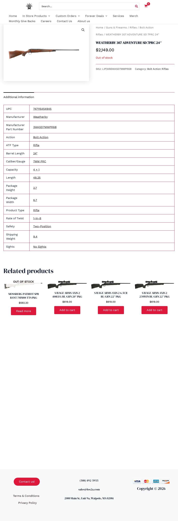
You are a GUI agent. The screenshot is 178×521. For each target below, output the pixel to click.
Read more (23, 311)
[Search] (136, 6)
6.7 (35, 200)
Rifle (36, 145)
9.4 (35, 236)
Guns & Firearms (116, 27)
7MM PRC (39, 161)
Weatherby (40, 117)
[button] (48, 16)
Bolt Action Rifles (158, 69)
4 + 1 (36, 169)
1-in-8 (37, 218)
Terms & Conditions (26, 496)
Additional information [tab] (18, 97)
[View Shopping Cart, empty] (146, 6)
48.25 (37, 177)
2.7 (35, 188)
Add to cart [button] (67, 310)
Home (99, 27)
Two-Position (42, 226)
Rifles (133, 27)
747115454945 (42, 108)
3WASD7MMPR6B (44, 127)
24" (35, 153)
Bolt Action (40, 137)
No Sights (39, 246)
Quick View (23, 286)
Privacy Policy (27, 502)
